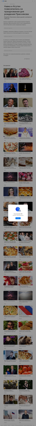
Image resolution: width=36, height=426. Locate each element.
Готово (18, 218)
